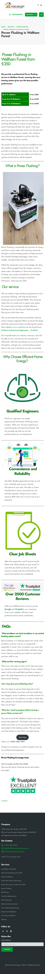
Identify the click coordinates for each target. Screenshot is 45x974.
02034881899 (17, 14)
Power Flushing (22, 27)
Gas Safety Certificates (8, 869)
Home (3, 27)
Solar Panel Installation (8, 912)
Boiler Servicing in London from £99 (13, 885)
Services (11, 27)
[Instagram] (7, 931)
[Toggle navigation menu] (41, 14)
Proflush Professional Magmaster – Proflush (19, 330)
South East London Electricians (11, 881)
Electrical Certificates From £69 (11, 873)
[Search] (38, 5)
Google (8, 609)
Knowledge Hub (14, 856)
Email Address (6, 940)
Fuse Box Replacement (8, 896)
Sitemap (3, 920)
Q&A (3, 856)
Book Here (22, 737)
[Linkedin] (11, 931)
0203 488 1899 (10, 845)
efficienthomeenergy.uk (14, 851)
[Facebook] (3, 931)
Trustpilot (19, 609)
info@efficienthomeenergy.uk (16, 848)
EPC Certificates (6, 900)
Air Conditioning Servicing (10, 908)
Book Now (30, 15)
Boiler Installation (7, 877)
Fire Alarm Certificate (8, 916)
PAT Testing (5, 892)
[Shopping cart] (41, 5)
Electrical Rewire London (9, 904)
